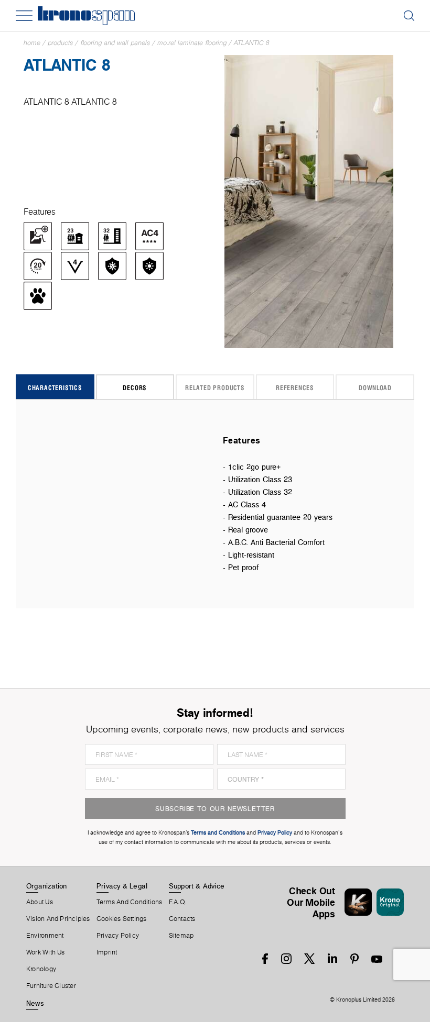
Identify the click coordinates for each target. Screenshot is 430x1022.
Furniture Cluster (51, 986)
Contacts (182, 919)
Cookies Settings (121, 919)
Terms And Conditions (129, 902)
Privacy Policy (117, 935)
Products (60, 42)
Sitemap (181, 935)
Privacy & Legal (121, 886)
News (35, 1003)
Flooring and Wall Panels (115, 42)
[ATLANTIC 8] (309, 200)
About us (39, 902)
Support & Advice (197, 886)
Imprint (106, 952)
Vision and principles (58, 919)
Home (32, 42)
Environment (44, 935)
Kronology (41, 969)
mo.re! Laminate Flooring (192, 42)
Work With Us (45, 952)
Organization (46, 886)
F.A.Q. (178, 902)
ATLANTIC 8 (252, 42)
